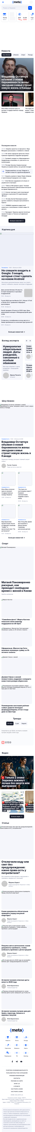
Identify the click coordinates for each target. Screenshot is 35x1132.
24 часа (9, 723)
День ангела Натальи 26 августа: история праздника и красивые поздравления (11, 291)
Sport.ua (17, 1083)
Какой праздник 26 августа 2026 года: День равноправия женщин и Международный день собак (16, 312)
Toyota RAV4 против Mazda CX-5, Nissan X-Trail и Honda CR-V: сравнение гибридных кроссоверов (16, 302)
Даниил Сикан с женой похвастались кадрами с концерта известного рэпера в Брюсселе (16, 679)
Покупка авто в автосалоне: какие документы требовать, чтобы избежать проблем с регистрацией (16, 948)
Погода (30, 55)
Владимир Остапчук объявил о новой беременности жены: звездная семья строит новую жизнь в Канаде (16, 448)
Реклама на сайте (17, 1081)
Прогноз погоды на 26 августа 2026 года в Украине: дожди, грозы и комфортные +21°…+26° (12, 802)
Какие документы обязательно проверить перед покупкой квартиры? (14, 913)
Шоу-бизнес (6, 55)
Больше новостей (15, 332)
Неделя (24, 723)
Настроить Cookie (17, 1089)
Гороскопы (8, 1048)
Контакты (17, 1078)
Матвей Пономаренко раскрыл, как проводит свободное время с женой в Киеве (16, 586)
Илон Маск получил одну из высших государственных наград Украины (12, 110)
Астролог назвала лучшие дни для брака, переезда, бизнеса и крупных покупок (15, 1013)
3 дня (17, 723)
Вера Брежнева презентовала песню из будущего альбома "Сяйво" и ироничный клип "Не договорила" (8, 526)
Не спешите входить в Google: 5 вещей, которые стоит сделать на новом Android (16, 274)
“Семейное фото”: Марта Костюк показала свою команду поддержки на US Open (15, 622)
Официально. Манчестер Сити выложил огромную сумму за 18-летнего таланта (15, 650)
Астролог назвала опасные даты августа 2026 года (15, 981)
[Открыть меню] (2, 2)
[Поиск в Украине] (30, 8)
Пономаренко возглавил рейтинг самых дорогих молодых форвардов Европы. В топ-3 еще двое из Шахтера (15, 709)
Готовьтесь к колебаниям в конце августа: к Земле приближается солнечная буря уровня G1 (16, 321)
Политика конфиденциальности (17, 1070)
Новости (8, 1040)
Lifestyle (15, 55)
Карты (26, 1048)
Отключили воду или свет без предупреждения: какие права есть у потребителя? (15, 867)
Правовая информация (16, 1075)
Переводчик (7, 1056)
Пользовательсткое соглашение (17, 1073)
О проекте (17, 1086)
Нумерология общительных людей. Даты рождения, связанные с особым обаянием (12, 355)
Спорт (23, 55)
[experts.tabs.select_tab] (26, 341)
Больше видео (16, 816)
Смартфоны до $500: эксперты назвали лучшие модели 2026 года (14, 731)
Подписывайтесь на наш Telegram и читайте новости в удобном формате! (17, 171)
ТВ (17, 1056)
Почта (16, 1040)
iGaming (26, 1056)
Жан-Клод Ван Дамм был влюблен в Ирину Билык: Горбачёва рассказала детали (25, 525)
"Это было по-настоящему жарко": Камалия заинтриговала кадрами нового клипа (25, 493)
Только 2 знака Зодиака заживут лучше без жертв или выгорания (17, 772)
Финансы (16, 1048)
